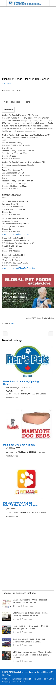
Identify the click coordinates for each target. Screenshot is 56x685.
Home (22, 682)
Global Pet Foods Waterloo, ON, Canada (5, 334)
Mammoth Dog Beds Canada (19, 444)
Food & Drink (35, 679)
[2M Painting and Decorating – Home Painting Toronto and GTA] (6, 617)
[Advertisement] (28, 43)
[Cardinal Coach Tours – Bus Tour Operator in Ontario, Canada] (6, 643)
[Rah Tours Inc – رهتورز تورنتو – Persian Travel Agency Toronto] (6, 630)
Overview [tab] (8, 110)
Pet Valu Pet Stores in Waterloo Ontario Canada (51, 334)
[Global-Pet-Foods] (28, 291)
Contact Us (49, 672)
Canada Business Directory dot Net (28, 672)
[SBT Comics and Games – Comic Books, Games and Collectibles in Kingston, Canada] (6, 656)
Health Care (48, 679)
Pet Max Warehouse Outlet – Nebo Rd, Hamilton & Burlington (20, 504)
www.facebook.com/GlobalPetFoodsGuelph (20, 268)
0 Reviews (6, 83)
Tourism (14, 682)
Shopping (6, 682)
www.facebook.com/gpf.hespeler (15, 234)
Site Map (7, 675)
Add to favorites (12, 102)
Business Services (21, 679)
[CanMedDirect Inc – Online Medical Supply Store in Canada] (6, 604)
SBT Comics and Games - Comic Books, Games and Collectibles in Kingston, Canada (32, 655)
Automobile (6, 679)
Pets (13, 324)
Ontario (53, 3)
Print (27, 102)
